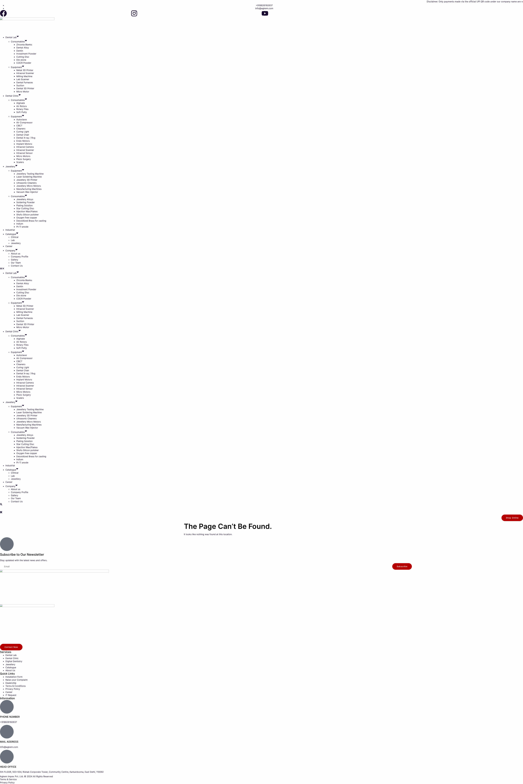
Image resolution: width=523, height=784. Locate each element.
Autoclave (21, 119)
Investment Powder (26, 53)
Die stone (21, 59)
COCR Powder (23, 62)
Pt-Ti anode (22, 226)
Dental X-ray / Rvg (25, 137)
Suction (20, 85)
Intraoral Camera (25, 146)
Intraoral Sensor (24, 153)
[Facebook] (3, 13)
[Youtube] (265, 13)
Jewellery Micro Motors (28, 185)
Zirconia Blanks (24, 44)
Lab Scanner (22, 79)
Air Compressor (24, 122)
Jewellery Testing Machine (30, 173)
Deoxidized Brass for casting (31, 220)
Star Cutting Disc (25, 208)
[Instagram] (134, 13)
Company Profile (19, 256)
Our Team (16, 262)
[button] (261, 268)
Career (8, 246)
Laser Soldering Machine (29, 176)
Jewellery (10, 166)
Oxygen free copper (26, 217)
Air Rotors (21, 106)
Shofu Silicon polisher (27, 214)
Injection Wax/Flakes (26, 211)
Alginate (20, 103)
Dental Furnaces (24, 82)
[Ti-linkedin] (395, 13)
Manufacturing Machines (29, 189)
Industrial (10, 229)
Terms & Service (8, 779)
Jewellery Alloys (24, 199)
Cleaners (20, 128)
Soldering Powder (25, 202)
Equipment (16, 67)
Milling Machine (24, 76)
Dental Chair (22, 134)
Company (10, 250)
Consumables (18, 41)
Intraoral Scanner (25, 73)
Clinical (14, 237)
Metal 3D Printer (24, 70)
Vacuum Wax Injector (27, 192)
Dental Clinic (12, 95)
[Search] (1, 504)
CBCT (19, 125)
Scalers (20, 162)
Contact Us (17, 265)
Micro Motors (23, 156)
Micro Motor (22, 91)
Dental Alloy (22, 47)
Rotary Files (22, 109)
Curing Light (22, 131)
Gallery (14, 259)
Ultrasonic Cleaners (26, 182)
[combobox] (261, 508)
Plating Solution (24, 205)
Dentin (19, 50)
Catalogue (10, 234)
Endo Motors (23, 140)
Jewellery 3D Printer (26, 179)
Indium (19, 223)
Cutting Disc (22, 56)
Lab (13, 240)
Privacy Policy (7, 782)
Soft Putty (21, 112)
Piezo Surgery (23, 159)
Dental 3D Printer (25, 88)
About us (15, 253)
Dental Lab (11, 37)
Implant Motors (24, 143)
